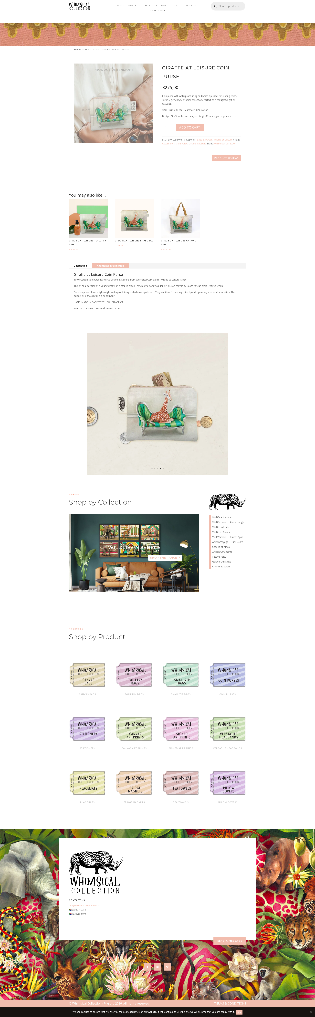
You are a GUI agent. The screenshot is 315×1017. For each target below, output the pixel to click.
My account (157, 11)
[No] (311, 1012)
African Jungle (237, 522)
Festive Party (219, 557)
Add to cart (189, 127)
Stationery (87, 748)
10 (146, 585)
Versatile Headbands (227, 748)
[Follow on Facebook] (147, 967)
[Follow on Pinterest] (167, 967)
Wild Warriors (219, 537)
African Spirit (236, 537)
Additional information (110, 265)
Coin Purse (182, 143)
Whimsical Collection (225, 143)
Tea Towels (181, 802)
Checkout (191, 6)
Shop (164, 6)
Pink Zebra (237, 542)
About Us (134, 6)
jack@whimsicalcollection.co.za (84, 905)
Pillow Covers (228, 802)
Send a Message (229, 941)
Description (80, 265)
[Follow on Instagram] (157, 967)
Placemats (87, 802)
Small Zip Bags (181, 694)
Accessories (168, 143)
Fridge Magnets (134, 802)
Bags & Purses (204, 139)
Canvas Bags (87, 694)
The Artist (151, 6)
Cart (178, 6)
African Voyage (134, 553)
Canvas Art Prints (134, 748)
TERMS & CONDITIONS (230, 1003)
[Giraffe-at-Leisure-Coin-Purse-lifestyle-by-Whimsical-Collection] (157, 474)
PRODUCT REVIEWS (226, 158)
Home (120, 6)
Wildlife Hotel (219, 522)
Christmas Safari (221, 566)
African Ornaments (222, 552)
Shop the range (163, 562)
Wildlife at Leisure (90, 49)
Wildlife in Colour (221, 532)
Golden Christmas (221, 562)
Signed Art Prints (181, 748)
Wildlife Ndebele (220, 527)
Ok (239, 1012)
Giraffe (192, 143)
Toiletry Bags (134, 694)
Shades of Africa (221, 547)
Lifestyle (201, 143)
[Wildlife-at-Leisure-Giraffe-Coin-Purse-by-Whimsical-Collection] (113, 141)
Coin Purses (227, 694)
